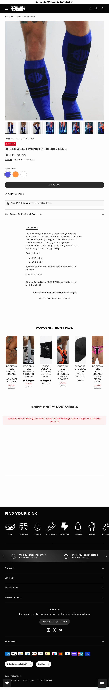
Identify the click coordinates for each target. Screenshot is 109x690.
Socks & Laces (33, 285)
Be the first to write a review (54, 299)
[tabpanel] (54, 254)
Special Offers (29, 17)
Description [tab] (32, 228)
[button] (103, 9)
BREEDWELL (9, 17)
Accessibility (28, 680)
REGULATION (16, 676)
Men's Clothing (68, 282)
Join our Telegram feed (54, 622)
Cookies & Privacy (12, 680)
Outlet (18, 17)
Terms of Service (45, 680)
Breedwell (9, 139)
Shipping (8, 160)
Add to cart (55, 185)
